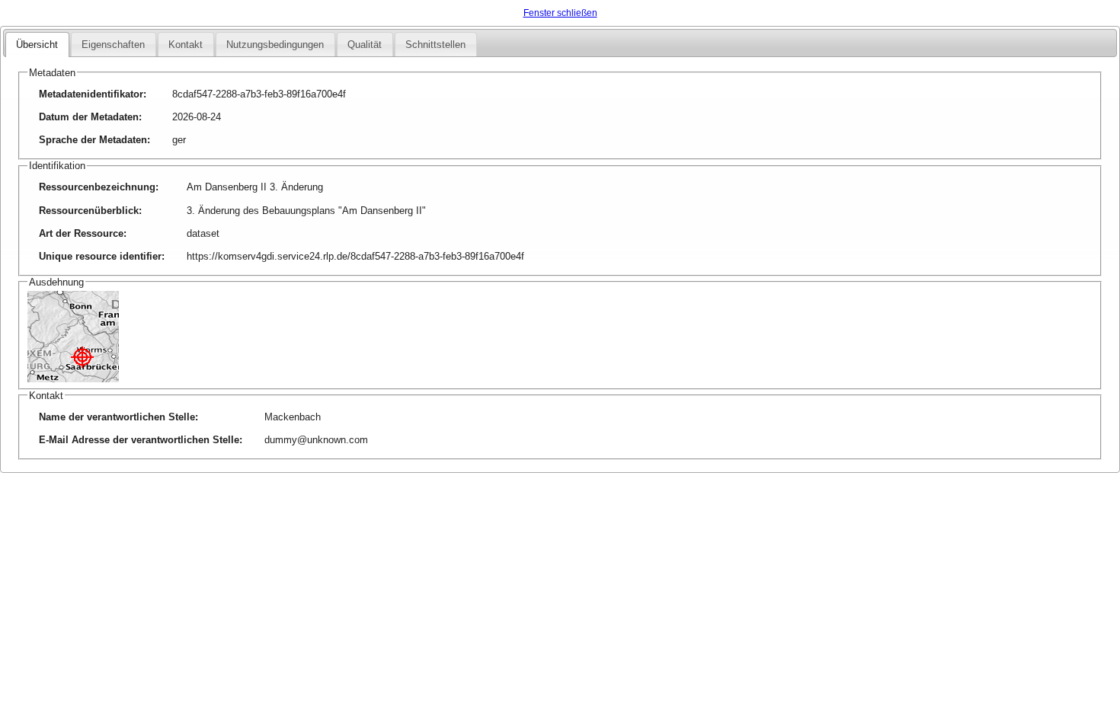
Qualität (364, 44)
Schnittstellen (435, 44)
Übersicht (37, 44)
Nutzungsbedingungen (275, 44)
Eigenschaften (113, 44)
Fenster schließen (560, 13)
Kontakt (185, 44)
